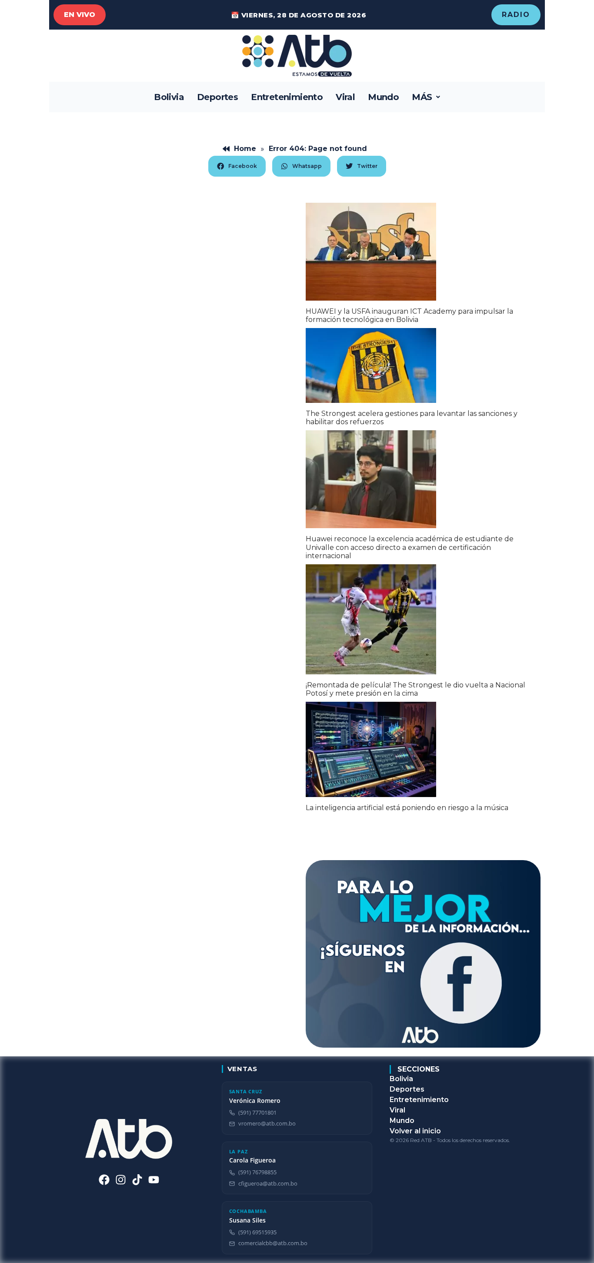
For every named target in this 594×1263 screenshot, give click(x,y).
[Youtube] (153, 1179)
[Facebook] (104, 1179)
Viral (345, 97)
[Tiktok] (137, 1179)
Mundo (383, 97)
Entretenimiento (287, 97)
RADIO (516, 14)
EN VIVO (79, 14)
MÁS (422, 97)
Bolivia (169, 97)
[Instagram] (120, 1179)
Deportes (217, 97)
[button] (426, 97)
